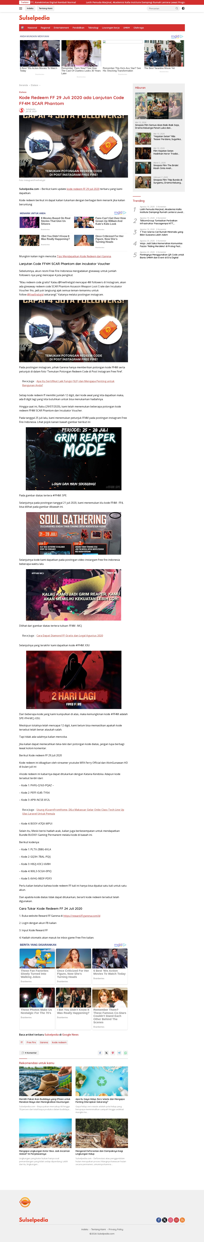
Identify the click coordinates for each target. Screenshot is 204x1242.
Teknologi (93, 27)
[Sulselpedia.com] (34, 17)
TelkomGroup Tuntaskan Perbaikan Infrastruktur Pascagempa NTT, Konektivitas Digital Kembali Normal (159, 222)
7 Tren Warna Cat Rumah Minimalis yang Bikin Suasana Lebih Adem (161, 233)
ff (22, 1042)
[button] (177, 8)
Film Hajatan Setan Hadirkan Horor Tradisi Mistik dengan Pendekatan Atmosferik (167, 152)
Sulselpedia (30, 109)
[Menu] (21, 8)
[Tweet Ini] (106, 1053)
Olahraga (139, 27)
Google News (70, 1034)
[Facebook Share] (100, 1053)
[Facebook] (158, 1220)
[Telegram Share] (119, 1053)
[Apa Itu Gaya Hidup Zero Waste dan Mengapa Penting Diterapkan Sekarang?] (102, 1081)
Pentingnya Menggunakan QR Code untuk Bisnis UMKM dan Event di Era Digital (162, 256)
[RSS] (182, 1220)
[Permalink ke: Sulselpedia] (21, 110)
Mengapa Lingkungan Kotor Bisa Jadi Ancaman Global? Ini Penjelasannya (44, 1152)
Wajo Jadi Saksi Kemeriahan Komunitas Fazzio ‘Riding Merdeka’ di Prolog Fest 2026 (161, 245)
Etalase (22, 92)
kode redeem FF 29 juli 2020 (83, 189)
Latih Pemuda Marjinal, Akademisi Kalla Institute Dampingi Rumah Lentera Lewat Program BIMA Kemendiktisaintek (88, 2)
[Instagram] (170, 1220)
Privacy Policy (116, 1229)
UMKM (126, 27)
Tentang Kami (45, 8)
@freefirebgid (35, 294)
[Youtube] (176, 1220)
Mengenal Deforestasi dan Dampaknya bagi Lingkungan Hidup (99, 1152)
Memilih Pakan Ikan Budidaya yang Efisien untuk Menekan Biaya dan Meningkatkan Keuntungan (44, 1100)
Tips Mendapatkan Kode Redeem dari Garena (84, 256)
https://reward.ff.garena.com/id (81, 916)
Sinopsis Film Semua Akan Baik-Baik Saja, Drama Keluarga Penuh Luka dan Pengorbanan (157, 127)
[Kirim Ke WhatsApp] (125, 1053)
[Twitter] (164, 1220)
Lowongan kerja (111, 27)
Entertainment (61, 27)
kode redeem (59, 1042)
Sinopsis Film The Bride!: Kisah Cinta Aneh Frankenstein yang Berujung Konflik (166, 167)
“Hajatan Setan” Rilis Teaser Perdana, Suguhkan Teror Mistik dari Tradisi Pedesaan (167, 138)
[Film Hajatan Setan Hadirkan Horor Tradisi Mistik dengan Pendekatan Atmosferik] (143, 153)
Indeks (30, 8)
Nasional (32, 27)
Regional (45, 27)
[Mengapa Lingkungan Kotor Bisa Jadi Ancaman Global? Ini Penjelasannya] (45, 1133)
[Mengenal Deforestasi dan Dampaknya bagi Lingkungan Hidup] (102, 1133)
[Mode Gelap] (183, 8)
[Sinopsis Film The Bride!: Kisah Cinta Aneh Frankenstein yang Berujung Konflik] (143, 168)
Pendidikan (78, 27)
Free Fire (31, 1042)
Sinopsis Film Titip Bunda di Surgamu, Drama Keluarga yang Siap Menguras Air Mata (167, 181)
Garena (44, 1042)
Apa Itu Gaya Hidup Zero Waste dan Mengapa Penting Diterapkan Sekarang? (100, 1100)
